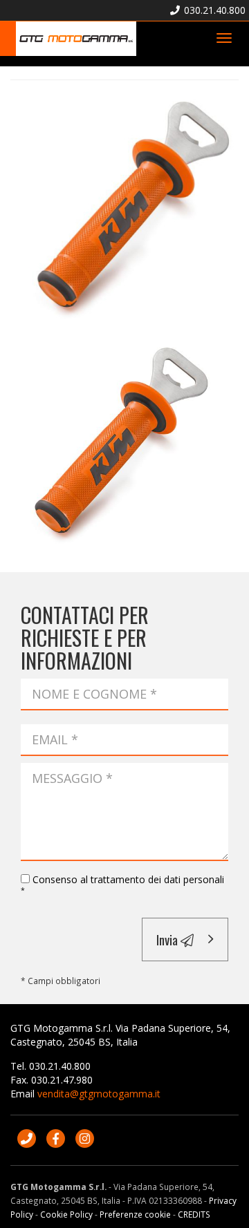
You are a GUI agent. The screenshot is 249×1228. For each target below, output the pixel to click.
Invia (168, 939)
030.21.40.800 (213, 10)
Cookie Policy (66, 1214)
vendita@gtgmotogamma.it (98, 1093)
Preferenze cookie (135, 1214)
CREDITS (194, 1214)
